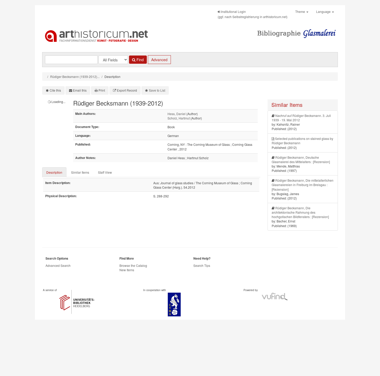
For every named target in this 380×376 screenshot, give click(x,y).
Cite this (55, 90)
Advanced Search (58, 265)
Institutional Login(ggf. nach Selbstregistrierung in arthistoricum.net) (252, 14)
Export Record (127, 90)
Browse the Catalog (133, 265)
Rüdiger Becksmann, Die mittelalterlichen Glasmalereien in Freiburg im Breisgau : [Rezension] (302, 184)
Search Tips (201, 265)
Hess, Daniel (177, 113)
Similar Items (80, 172)
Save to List (157, 90)
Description (54, 172)
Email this (80, 90)
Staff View (105, 172)
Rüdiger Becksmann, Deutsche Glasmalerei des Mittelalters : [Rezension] (301, 159)
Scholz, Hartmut (179, 118)
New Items (126, 270)
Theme (300, 11)
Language (323, 11)
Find (139, 59)
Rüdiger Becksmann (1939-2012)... (75, 76)
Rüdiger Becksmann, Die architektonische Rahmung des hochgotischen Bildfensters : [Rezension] (300, 212)
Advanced (159, 59)
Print (101, 90)
